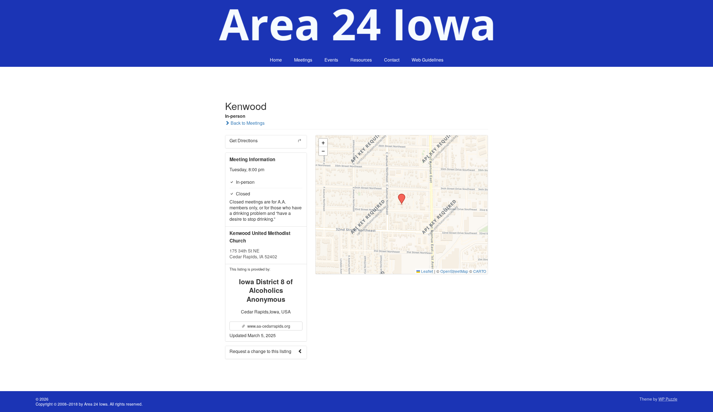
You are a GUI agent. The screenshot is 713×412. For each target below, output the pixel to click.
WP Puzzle (667, 399)
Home (276, 60)
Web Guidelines (427, 60)
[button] (399, 195)
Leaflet (426, 271)
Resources (361, 60)
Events (331, 60)
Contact (391, 60)
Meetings (303, 60)
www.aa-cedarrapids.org (268, 326)
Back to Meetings (247, 123)
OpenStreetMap (454, 271)
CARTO (479, 271)
